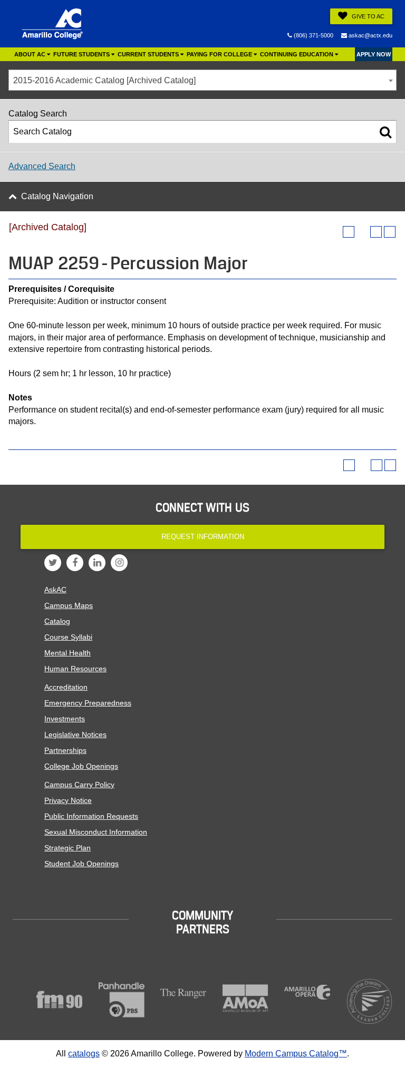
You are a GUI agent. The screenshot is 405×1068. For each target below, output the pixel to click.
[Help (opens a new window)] (390, 232)
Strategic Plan (67, 848)
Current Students (149, 54)
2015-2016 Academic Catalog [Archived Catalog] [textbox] (104, 80)
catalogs (84, 1053)
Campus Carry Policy (79, 784)
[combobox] (202, 80)
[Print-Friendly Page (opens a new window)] (376, 232)
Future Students (82, 54)
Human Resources (75, 668)
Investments (64, 718)
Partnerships (65, 750)
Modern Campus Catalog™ (296, 1053)
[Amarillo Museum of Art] (246, 998)
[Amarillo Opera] (307, 992)
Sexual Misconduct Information (95, 832)
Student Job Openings (81, 863)
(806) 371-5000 (312, 35)
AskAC (55, 589)
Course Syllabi (68, 637)
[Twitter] (52, 562)
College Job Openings (81, 766)
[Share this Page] (362, 232)
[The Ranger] (183, 993)
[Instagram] (119, 562)
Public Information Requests (91, 816)
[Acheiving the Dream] (369, 1001)
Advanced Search (41, 166)
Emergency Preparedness (87, 703)
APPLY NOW (373, 54)
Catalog (57, 621)
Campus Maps (68, 605)
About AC (30, 54)
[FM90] (59, 999)
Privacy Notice (68, 800)
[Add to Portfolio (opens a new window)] (348, 232)
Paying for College (220, 54)
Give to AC (367, 16)
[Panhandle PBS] (122, 999)
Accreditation (66, 687)
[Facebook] (74, 562)
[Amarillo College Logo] (52, 23)
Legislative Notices (75, 734)
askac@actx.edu (369, 35)
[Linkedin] (97, 562)
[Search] (385, 131)
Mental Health (67, 653)
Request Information (202, 537)
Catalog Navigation (57, 196)
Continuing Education (297, 54)
